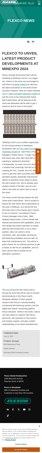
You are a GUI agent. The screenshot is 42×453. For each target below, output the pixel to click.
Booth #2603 (19, 84)
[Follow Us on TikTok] (9, 416)
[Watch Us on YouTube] (25, 410)
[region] (21, 438)
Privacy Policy (10, 440)
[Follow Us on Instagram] (30, 410)
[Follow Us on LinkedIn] (9, 410)
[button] (17, 3)
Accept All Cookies (21, 449)
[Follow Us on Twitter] (19, 410)
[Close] (39, 426)
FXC (8, 290)
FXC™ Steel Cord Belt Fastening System (20, 94)
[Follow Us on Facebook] (14, 410)
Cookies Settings (21, 444)
